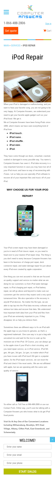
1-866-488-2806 (14, 23)
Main (6, 45)
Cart (48, 30)
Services (16, 45)
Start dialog (27, 471)
